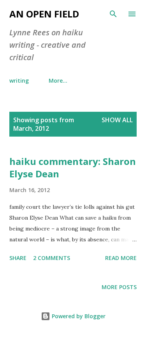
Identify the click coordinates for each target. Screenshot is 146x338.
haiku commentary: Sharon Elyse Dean (72, 167)
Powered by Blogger (78, 316)
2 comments (51, 258)
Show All (117, 120)
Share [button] (17, 258)
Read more (121, 258)
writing (19, 80)
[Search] (113, 14)
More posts (119, 287)
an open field (44, 13)
